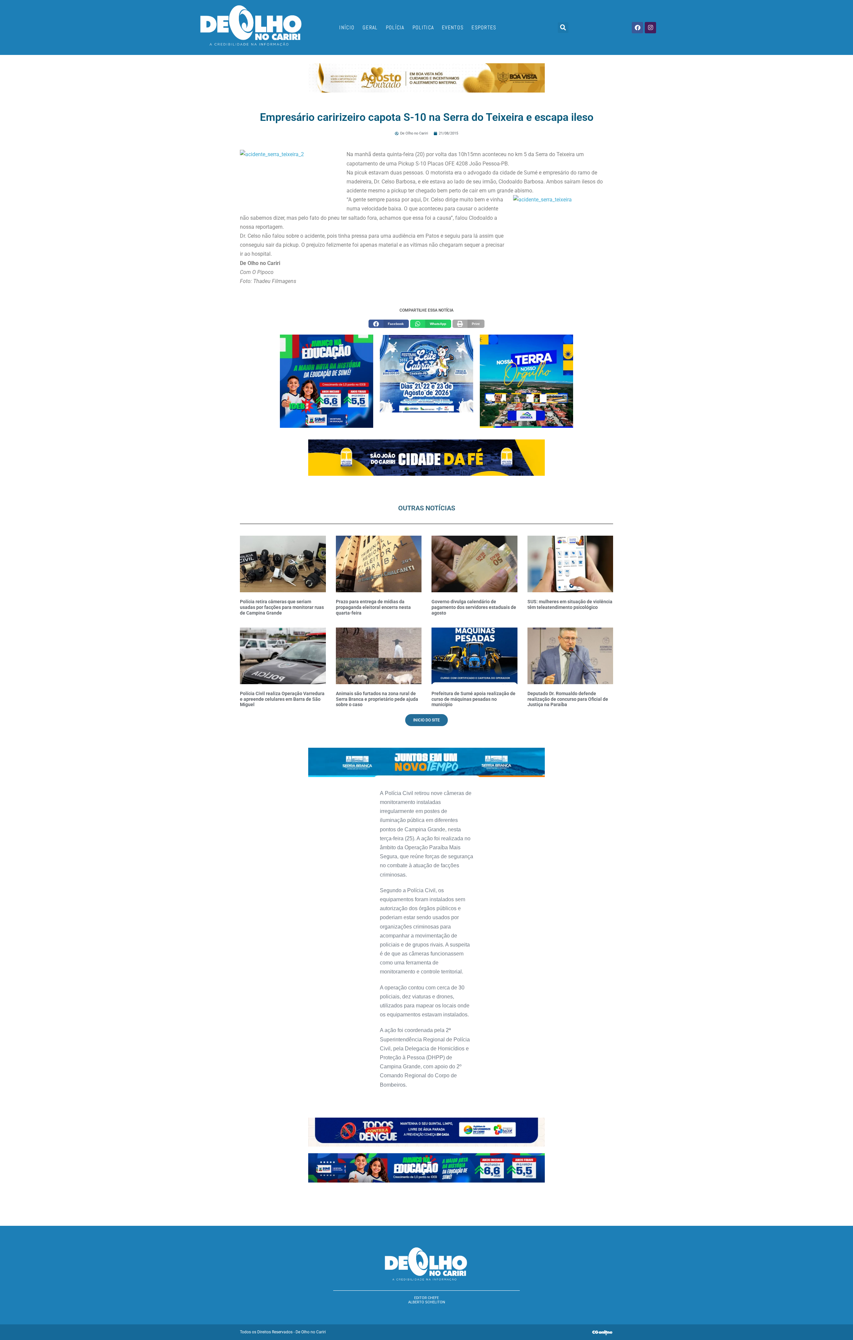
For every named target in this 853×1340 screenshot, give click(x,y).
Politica (423, 27)
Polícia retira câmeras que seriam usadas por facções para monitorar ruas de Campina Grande (282, 607)
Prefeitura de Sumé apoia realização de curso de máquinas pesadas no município (473, 699)
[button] (563, 27)
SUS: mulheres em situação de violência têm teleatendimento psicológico (569, 604)
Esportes (483, 27)
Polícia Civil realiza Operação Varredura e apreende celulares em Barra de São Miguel (282, 699)
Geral (370, 27)
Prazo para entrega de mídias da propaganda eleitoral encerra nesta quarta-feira (373, 607)
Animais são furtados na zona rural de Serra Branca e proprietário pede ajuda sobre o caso (377, 699)
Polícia (395, 27)
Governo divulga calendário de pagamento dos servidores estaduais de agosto (473, 607)
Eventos (452, 27)
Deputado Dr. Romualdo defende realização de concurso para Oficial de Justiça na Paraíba (567, 699)
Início (347, 27)
